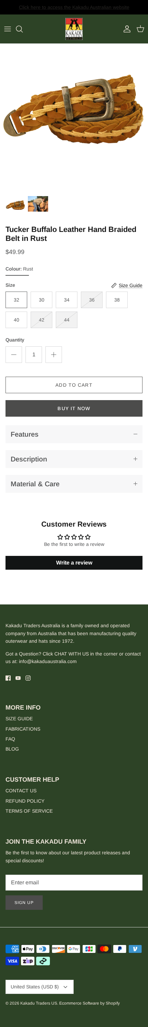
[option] (74, 118)
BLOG (12, 749)
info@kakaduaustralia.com (48, 661)
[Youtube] (18, 678)
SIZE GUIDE (19, 718)
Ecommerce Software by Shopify (89, 1003)
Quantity (15, 340)
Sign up (24, 902)
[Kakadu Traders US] (74, 29)
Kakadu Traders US (38, 1003)
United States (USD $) (35, 986)
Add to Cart (73, 385)
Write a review (74, 563)
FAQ (10, 739)
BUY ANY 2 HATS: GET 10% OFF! (74, 10)
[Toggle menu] (7, 29)
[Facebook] (8, 678)
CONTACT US (21, 790)
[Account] (125, 29)
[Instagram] (28, 678)
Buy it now (73, 408)
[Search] (22, 29)
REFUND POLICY (25, 801)
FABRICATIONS (23, 729)
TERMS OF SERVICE (29, 811)
